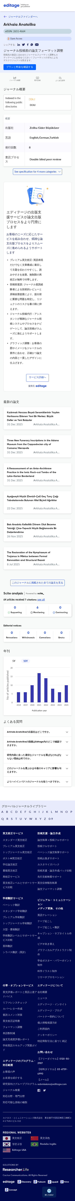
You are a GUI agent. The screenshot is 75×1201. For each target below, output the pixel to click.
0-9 (51, 818)
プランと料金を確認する (19, 67)
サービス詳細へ (37, 377)
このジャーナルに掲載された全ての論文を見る (37, 583)
